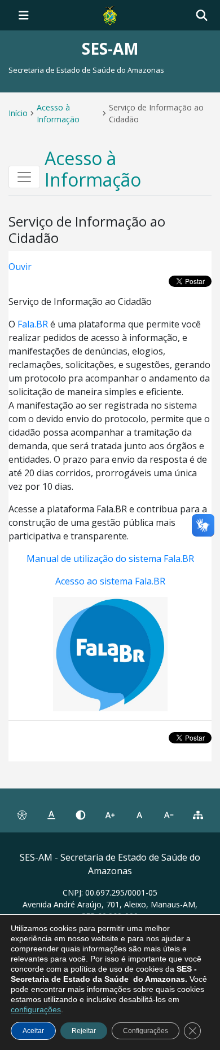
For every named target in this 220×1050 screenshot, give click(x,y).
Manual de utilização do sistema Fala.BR (110, 558)
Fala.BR (32, 324)
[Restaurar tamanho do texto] (139, 815)
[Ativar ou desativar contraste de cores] (80, 815)
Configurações (145, 1031)
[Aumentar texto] (110, 815)
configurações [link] (36, 1009)
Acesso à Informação (58, 113)
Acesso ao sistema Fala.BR (110, 581)
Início (18, 113)
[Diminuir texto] (168, 815)
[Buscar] (201, 15)
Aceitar (33, 1031)
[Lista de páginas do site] (198, 815)
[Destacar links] (51, 815)
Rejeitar (84, 1031)
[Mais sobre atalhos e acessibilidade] (22, 815)
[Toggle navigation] (23, 15)
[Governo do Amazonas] (110, 14)
